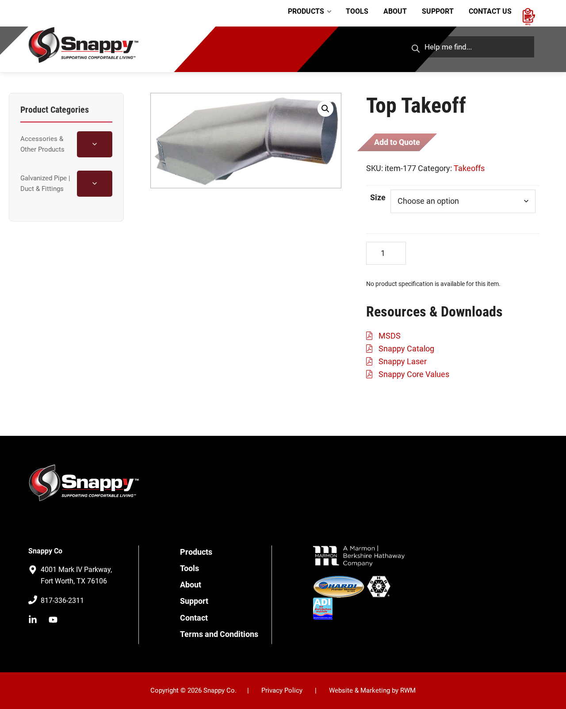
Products (196, 552)
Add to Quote (397, 142)
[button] (325, 109)
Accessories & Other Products (42, 144)
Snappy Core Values (414, 374)
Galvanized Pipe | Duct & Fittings (45, 183)
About (190, 584)
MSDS (390, 335)
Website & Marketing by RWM (372, 690)
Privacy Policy (281, 690)
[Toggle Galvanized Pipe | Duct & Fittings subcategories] (94, 184)
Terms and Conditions (219, 634)
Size (378, 197)
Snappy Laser (403, 361)
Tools (189, 568)
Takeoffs (469, 168)
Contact (194, 617)
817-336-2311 (62, 600)
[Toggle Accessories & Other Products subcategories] (94, 144)
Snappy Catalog (406, 348)
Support (194, 601)
